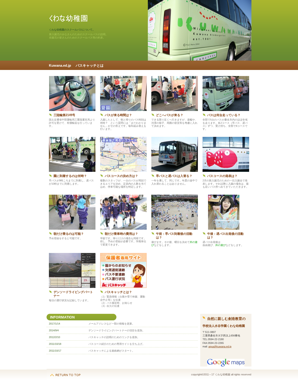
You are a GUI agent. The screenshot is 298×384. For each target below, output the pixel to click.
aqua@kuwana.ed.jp (219, 346)
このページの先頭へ (65, 372)
